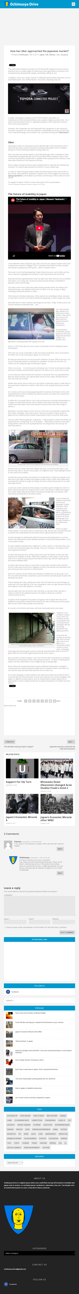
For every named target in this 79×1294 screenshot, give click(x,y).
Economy (37, 1125)
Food (27, 1129)
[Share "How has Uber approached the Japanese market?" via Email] (50, 701)
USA (60, 1143)
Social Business (30, 1138)
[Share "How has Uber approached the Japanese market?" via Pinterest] (42, 701)
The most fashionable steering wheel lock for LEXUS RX (35, 1079)
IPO (20, 1134)
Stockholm (53, 1138)
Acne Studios (38, 1116)
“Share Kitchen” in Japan (24, 1041)
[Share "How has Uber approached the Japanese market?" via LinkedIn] (46, 701)
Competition (37, 1120)
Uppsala (53, 1143)
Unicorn (43, 1143)
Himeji (55, 1129)
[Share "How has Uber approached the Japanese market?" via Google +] (34, 701)
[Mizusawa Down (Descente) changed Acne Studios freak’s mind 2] (57, 768)
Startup (52, 55)
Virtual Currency (14, 1148)
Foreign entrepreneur (41, 1129)
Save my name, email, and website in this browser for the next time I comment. (36, 927)
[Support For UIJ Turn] (22, 768)
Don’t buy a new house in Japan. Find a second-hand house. (36, 1069)
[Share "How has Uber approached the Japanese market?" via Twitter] (30, 701)
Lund (40, 1134)
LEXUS (33, 1134)
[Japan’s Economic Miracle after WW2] (57, 804)
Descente (11, 1125)
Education (48, 1125)
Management (50, 1134)
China (9, 1120)
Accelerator (12, 1116)
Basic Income (52, 1116)
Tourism (25, 1143)
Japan (42, 55)
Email (31, 919)
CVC (69, 1120)
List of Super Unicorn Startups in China (29, 1060)
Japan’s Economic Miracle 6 (21, 818)
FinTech (19, 1129)
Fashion (10, 1129)
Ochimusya (23, 55)
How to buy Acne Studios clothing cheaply (30, 1013)
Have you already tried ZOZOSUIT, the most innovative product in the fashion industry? (43, 1051)
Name (7, 919)
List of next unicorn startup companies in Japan (32, 1098)
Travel (34, 1143)
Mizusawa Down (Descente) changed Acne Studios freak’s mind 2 (56, 785)
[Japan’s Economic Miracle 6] (22, 803)
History (64, 1129)
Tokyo (16, 1143)
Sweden (64, 1138)
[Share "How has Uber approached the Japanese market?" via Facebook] (26, 701)
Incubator (11, 1134)
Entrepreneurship (62, 1125)
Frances (17, 841)
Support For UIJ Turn (18, 781)
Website (55, 919)
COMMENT (8, 895)
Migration (63, 1134)
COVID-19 (61, 1120)
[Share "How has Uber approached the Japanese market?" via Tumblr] (38, 701)
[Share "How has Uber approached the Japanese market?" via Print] (54, 701)
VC (65, 1143)
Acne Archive (25, 1116)
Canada (63, 1116)
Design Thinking (24, 1125)
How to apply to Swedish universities (28, 1088)
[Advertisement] (39, 26)
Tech (9, 1143)
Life (46, 55)
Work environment (32, 1148)
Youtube (46, 1148)
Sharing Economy (14, 1138)
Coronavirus (50, 1120)
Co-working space (22, 1120)
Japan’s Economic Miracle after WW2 (56, 819)
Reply (60, 849)
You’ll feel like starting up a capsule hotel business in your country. (39, 1022)
